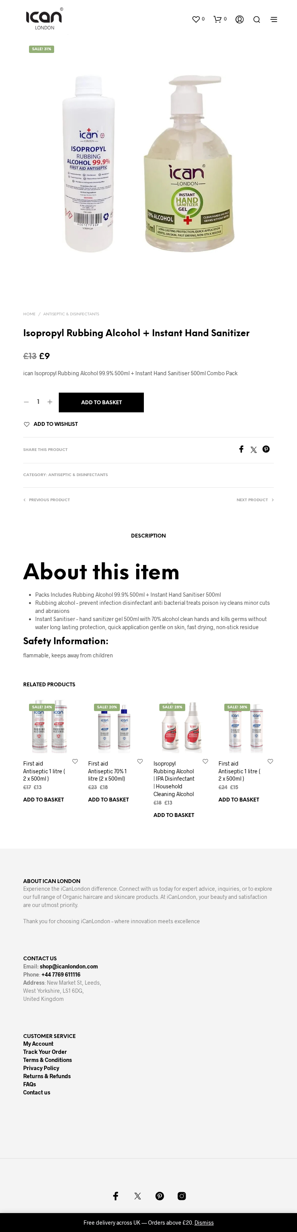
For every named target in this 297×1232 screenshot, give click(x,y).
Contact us (36, 1092)
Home (29, 314)
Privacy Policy (41, 1068)
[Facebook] (244, 450)
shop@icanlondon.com (69, 966)
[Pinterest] (268, 450)
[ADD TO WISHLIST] (75, 761)
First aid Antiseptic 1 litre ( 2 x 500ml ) (44, 771)
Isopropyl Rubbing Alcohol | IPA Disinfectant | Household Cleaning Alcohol (174, 778)
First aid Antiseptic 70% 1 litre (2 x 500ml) (107, 771)
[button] (198, 19)
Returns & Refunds (47, 1076)
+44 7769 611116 (60, 974)
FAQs (29, 1084)
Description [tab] (148, 536)
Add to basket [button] (43, 800)
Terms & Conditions (47, 1060)
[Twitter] (256, 450)
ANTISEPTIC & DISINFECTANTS (71, 314)
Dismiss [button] (204, 1222)
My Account (38, 1043)
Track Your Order (45, 1051)
